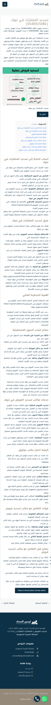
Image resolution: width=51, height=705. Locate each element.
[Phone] (37, 699)
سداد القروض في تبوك (38, 198)
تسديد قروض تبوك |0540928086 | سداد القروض (26, 29)
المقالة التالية (8, 603)
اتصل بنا (43, 114)
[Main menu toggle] (4, 4)
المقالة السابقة (42, 603)
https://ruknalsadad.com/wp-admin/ (32, 590)
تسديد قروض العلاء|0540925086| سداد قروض (29, 28)
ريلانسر (22, 699)
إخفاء (34, 124)
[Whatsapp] (44, 699)
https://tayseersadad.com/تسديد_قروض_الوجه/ (29, 206)
